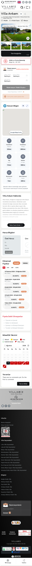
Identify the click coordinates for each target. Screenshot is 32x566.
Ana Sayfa (5, 17)
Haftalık (25, 263)
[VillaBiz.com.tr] (8, 7)
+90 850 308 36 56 (10, 1)
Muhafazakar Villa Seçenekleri (9, 452)
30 (27, 362)
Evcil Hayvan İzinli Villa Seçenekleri (11, 465)
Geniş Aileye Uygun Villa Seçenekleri (11, 467)
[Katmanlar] (23, 105)
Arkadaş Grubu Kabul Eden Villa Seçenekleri (13, 470)
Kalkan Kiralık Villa (6, 489)
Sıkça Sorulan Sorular (7, 425)
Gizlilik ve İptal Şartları (22, 69)
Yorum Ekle (23, 384)
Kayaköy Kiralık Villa (7, 492)
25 (8, 362)
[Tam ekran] (27, 105)
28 (20, 362)
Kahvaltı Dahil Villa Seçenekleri (10, 457)
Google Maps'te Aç (16, 132)
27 (16, 362)
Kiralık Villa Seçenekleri (14, 17)
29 (23, 362)
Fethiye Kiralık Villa (6, 481)
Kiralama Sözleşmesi (12, 533)
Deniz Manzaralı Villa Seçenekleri (10, 460)
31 (4, 366)
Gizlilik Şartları (4, 533)
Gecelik (16, 263)
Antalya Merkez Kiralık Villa (9, 494)
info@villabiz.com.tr (9, 3)
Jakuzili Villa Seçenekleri (8, 447)
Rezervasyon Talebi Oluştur (16, 87)
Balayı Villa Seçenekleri (7, 449)
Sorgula (5, 513)
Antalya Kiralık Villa (6, 487)
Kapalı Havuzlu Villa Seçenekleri (10, 462)
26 (12, 362)
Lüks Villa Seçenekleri (7, 444)
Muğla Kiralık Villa (6, 479)
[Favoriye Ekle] (21, 14)
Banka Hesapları (5, 422)
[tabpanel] (16, 147)
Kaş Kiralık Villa (5, 484)
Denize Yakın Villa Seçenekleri (9, 455)
